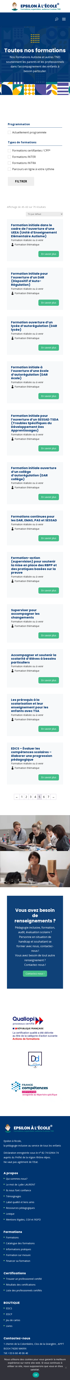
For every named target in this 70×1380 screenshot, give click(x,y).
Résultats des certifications (21, 1284)
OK (36, 1375)
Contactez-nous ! (35, 973)
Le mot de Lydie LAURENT (20, 1184)
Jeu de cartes (13, 1320)
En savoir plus (48, 254)
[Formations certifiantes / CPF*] (9, 150)
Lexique (10, 1213)
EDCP (9, 1314)
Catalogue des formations (20, 1243)
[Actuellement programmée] (9, 132)
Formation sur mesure (18, 1255)
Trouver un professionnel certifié (24, 1278)
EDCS (9, 1308)
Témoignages (13, 1196)
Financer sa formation (18, 1260)
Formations (12, 1237)
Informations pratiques (18, 1249)
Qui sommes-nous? (16, 1178)
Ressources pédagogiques (20, 1208)
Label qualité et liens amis (20, 1202)
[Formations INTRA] (9, 162)
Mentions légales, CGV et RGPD (23, 1219)
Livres (9, 1326)
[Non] (65, 1367)
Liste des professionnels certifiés (24, 1290)
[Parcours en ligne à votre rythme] (9, 169)
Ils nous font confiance (18, 1190)
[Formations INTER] (9, 156)
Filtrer (21, 181)
